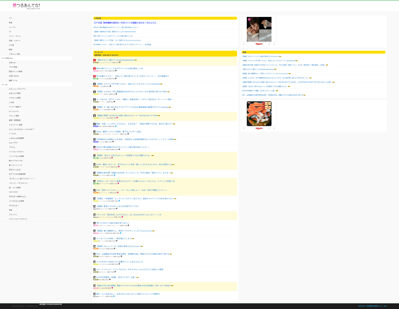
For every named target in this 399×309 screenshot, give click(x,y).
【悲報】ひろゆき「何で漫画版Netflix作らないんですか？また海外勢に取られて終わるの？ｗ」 (275, 78)
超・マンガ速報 (103, 241)
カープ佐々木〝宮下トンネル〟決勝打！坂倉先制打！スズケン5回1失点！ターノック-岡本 (134, 99)
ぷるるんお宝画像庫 (105, 149)
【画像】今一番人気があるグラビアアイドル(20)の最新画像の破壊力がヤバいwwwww (132, 107)
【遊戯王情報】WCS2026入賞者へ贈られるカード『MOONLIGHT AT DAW (127, 115)
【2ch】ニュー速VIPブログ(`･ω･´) (109, 225)
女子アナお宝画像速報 (105, 233)
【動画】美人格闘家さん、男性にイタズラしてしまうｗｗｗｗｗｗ (124, 230)
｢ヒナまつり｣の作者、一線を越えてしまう (114, 238)
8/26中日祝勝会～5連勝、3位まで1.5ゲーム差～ (116, 277)
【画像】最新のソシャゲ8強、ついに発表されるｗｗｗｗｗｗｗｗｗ (117, 40)
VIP (10, 31)
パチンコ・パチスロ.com (106, 217)
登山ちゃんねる (103, 209)
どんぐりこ (102, 296)
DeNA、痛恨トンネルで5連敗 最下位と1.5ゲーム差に (119, 131)
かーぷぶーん (103, 102)
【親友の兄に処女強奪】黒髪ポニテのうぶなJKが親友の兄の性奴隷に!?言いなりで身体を (133, 285)
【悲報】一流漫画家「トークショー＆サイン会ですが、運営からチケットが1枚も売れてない (135, 198)
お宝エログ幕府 (103, 71)
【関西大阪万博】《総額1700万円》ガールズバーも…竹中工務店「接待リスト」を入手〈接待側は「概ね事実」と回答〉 (284, 65)
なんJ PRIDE (102, 175)
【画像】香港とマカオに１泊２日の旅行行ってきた (117, 206)
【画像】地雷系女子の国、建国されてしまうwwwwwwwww (114, 31)
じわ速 (101, 86)
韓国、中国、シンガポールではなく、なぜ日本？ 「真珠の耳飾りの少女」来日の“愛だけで (134, 123)
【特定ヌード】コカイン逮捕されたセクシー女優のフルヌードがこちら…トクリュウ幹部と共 (135, 181)
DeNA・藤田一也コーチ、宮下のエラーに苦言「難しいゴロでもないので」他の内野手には (134, 164)
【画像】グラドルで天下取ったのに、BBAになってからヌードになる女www (128, 83)
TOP (10, 18)
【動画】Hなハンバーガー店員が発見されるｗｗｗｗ (118, 246)
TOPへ (385, 306)
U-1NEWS (101, 142)
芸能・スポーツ (15, 40)
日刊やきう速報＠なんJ (106, 256)
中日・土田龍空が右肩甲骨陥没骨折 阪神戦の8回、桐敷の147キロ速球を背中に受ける (132, 253)
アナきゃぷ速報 (103, 79)
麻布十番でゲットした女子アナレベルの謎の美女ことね (112, 36)
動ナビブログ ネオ (104, 184)
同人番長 (101, 288)
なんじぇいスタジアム (105, 63)
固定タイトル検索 (15, 71)
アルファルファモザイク (18, 219)
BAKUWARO (102, 249)
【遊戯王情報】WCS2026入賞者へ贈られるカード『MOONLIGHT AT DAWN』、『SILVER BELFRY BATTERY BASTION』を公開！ (287, 82)
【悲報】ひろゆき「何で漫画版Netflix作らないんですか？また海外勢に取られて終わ (131, 91)
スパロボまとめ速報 (105, 264)
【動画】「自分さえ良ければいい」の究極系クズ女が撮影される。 (123, 155)
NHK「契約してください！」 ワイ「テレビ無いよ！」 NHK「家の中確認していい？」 (132, 190)
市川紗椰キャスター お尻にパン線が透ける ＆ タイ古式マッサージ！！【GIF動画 (122, 44)
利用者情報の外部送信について (374, 306)
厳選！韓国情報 (103, 126)
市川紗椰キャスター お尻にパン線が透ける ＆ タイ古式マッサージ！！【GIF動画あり (132, 76)
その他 (11, 45)
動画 (10, 49)
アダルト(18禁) (14, 54)
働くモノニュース (104, 193)
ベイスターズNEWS (104, 167)
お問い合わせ (14, 76)
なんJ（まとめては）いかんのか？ (109, 134)
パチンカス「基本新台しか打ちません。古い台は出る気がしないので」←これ (128, 214)
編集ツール (13, 80)
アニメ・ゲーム (15, 36)
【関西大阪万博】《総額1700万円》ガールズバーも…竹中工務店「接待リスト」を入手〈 (133, 172)
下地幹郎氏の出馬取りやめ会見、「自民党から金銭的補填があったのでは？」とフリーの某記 (135, 139)
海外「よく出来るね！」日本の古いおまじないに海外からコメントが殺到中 (128, 293)
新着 (10, 22)
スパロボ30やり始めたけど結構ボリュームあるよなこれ (119, 261)
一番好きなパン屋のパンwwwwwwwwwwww (115, 60)
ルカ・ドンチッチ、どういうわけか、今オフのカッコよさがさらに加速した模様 (129, 269)
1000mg (101, 158)
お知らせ (12, 62)
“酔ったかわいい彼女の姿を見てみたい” (113, 222)
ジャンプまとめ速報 (105, 201)
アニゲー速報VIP (104, 94)
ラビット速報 (103, 110)
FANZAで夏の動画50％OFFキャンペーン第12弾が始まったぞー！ (116, 27)
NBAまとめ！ (103, 272)
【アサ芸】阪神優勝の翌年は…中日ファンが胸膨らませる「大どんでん (124, 22)
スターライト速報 (104, 118)
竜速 (100, 280)
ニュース (12, 27)
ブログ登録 (13, 67)
